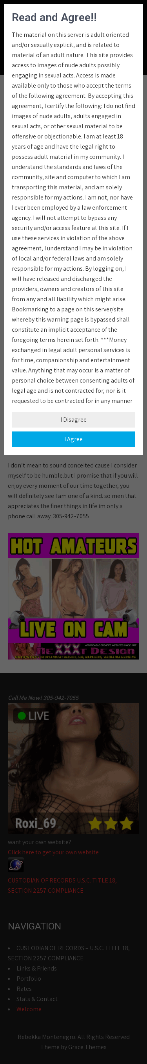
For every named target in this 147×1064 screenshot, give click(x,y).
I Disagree (73, 419)
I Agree (73, 439)
